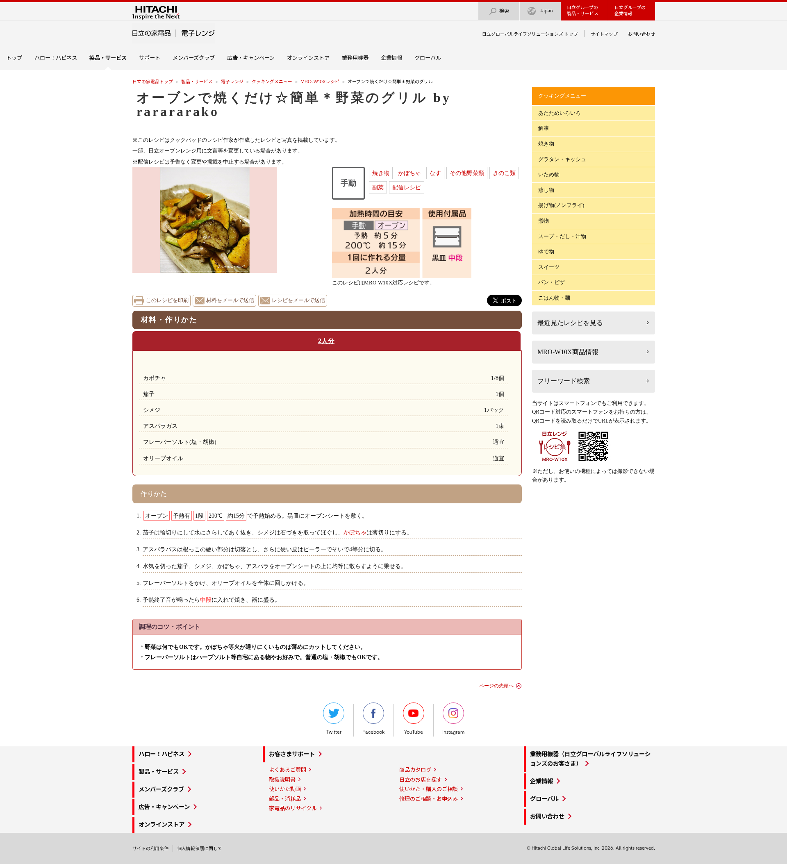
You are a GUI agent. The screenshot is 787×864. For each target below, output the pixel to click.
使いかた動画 (285, 789)
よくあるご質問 (287, 769)
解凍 (543, 128)
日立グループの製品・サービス (582, 10)
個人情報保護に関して (199, 848)
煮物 (543, 221)
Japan (546, 11)
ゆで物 (546, 251)
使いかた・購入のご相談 (428, 789)
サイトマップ (604, 34)
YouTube (413, 732)
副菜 (378, 187)
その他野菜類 (467, 173)
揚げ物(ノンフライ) (561, 205)
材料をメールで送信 (230, 300)
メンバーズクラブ (194, 58)
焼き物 (380, 173)
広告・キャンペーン (251, 58)
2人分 (326, 340)
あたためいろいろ (559, 113)
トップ (14, 58)
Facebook (373, 732)
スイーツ (549, 267)
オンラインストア (308, 58)
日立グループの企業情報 (630, 10)
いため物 (549, 174)
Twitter (333, 732)
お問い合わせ (641, 34)
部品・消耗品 (285, 799)
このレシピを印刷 (167, 300)
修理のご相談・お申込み (428, 799)
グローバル (427, 58)
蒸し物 (546, 190)
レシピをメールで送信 (298, 300)
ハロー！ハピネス (55, 58)
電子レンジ (232, 81)
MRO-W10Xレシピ (319, 81)
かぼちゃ (409, 173)
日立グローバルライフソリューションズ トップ (530, 34)
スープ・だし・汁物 (562, 236)
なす (435, 173)
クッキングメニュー (272, 81)
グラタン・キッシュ (562, 159)
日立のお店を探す (420, 779)
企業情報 (391, 58)
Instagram (453, 732)
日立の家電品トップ (152, 81)
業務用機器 (355, 58)
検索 (504, 11)
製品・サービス (197, 81)
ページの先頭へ (496, 686)
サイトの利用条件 (150, 848)
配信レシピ (406, 187)
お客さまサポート (292, 754)
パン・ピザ (551, 282)
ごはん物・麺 (554, 298)
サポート (149, 58)
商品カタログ (415, 769)
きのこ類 (504, 173)
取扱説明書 (282, 779)
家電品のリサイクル (293, 808)
